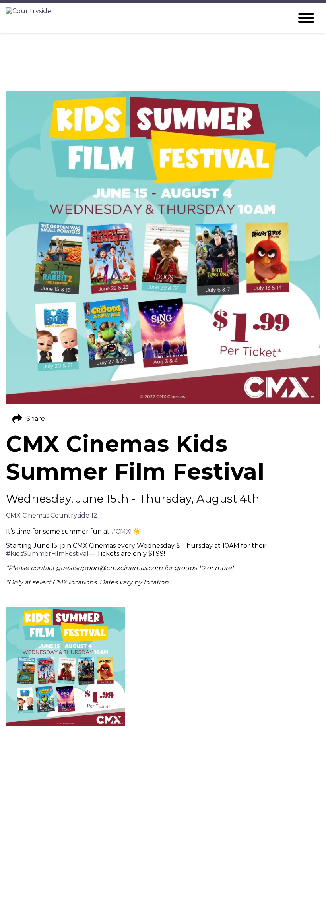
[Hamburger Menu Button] (306, 18)
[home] (143, 18)
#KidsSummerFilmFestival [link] (47, 553)
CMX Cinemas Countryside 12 (51, 515)
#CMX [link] (120, 531)
